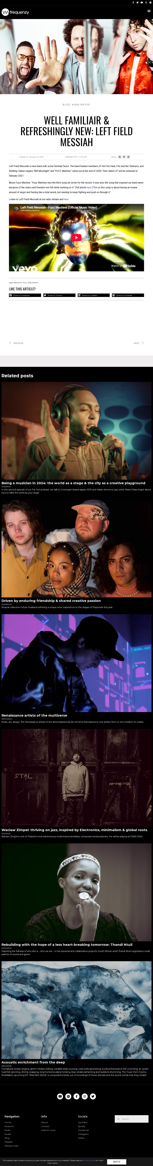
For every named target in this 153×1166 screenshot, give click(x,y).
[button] (116, 1162)
